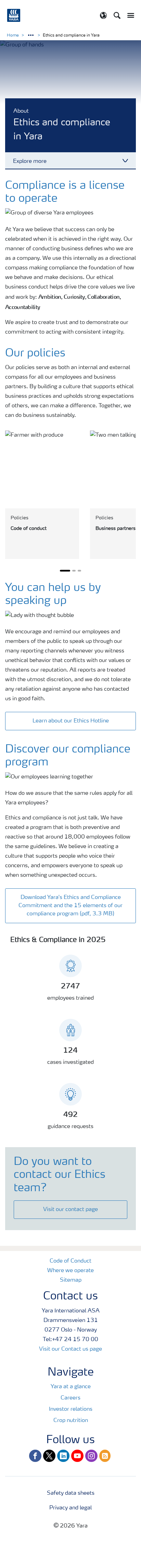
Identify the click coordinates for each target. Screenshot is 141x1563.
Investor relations (70, 1409)
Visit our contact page (70, 1209)
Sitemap (70, 1280)
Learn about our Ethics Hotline (71, 721)
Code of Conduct (70, 1261)
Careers (70, 1398)
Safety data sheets (70, 1493)
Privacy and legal (70, 1508)
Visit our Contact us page (70, 1349)
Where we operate (70, 1270)
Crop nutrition (70, 1420)
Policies (19, 518)
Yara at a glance (71, 1387)
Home (13, 35)
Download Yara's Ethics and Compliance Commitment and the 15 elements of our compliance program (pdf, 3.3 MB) (70, 906)
